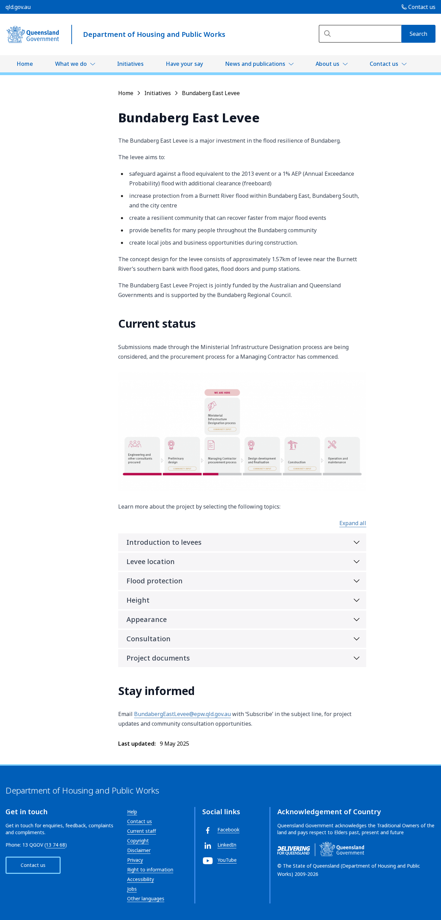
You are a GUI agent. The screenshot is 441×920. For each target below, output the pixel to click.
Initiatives (130, 64)
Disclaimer (139, 850)
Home (25, 64)
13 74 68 (55, 844)
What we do (71, 64)
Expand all (352, 523)
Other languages (145, 898)
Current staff (141, 831)
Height (138, 600)
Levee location (150, 561)
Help (132, 811)
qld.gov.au (18, 7)
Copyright (138, 840)
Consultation (148, 638)
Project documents (158, 658)
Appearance (146, 619)
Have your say (184, 64)
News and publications (255, 64)
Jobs (132, 889)
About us (327, 64)
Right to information (150, 869)
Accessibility (140, 879)
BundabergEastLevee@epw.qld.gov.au (182, 714)
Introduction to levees (164, 542)
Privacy (135, 860)
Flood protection (154, 580)
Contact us (384, 64)
